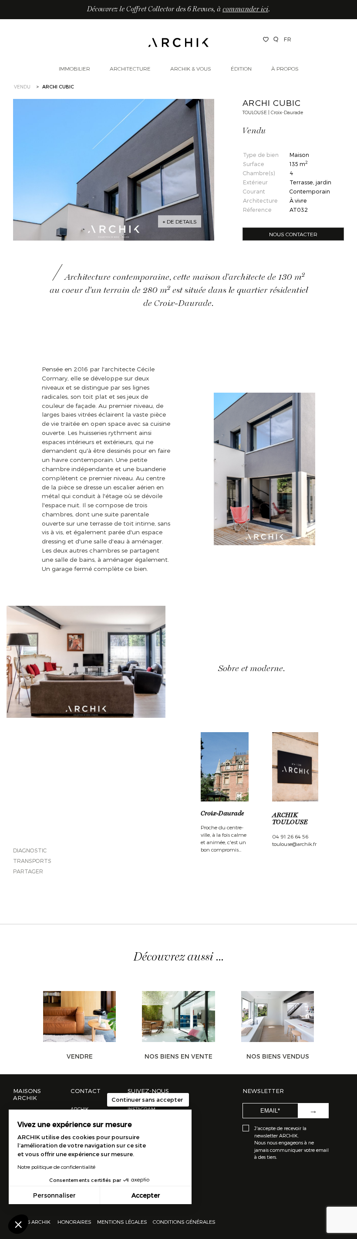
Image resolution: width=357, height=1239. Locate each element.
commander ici (245, 9)
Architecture (130, 68)
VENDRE (80, 1056)
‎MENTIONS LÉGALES (122, 1222)
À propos (285, 68)
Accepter (145, 1195)
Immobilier (74, 68)
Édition (241, 68)
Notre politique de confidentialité (56, 1167)
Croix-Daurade (222, 814)
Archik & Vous (190, 68)
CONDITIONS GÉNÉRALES (184, 1222)
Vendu (22, 86)
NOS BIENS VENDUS (277, 1056)
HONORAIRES (75, 1222)
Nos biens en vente (178, 1056)
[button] (18, 1224)
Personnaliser (54, 1195)
